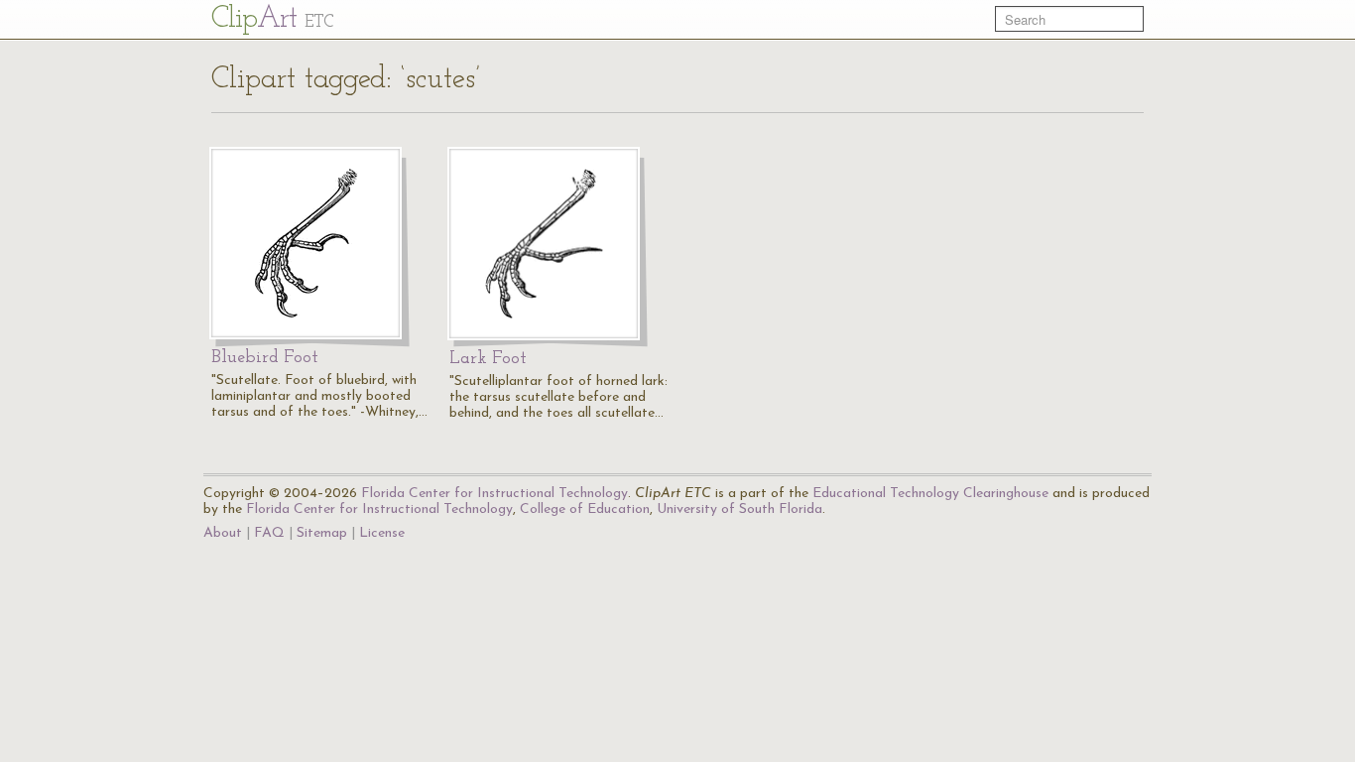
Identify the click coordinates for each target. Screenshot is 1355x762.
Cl (272, 19)
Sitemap (322, 533)
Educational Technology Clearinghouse (930, 493)
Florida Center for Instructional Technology (494, 493)
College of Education (585, 509)
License (382, 533)
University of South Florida (739, 509)
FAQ (269, 533)
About (222, 533)
